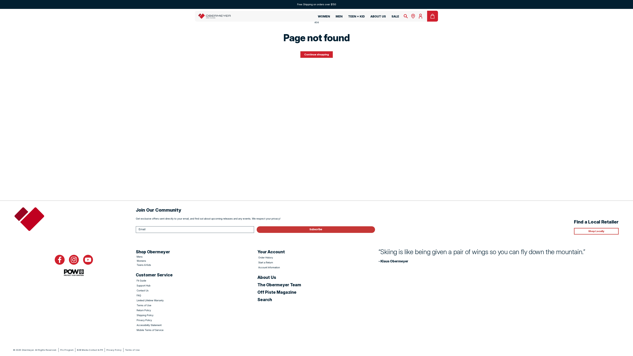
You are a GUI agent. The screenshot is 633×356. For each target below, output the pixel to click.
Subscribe (315, 229)
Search (264, 299)
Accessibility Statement (149, 325)
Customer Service (154, 274)
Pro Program (67, 350)
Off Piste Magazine (277, 292)
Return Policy (144, 310)
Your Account (271, 251)
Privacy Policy (144, 320)
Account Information (269, 267)
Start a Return (265, 262)
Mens (140, 256)
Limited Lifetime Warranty (150, 300)
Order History (265, 257)
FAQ (139, 295)
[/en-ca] (214, 16)
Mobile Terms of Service (150, 330)
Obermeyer (28, 350)
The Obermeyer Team (279, 284)
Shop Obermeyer (153, 251)
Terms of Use (144, 305)
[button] (322, 17)
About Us (266, 277)
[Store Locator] (413, 16)
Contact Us (143, 290)
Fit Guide (141, 280)
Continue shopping (316, 54)
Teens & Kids (144, 265)
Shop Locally (596, 231)
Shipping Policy (145, 315)
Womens (141, 260)
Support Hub (144, 285)
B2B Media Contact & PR (90, 350)
